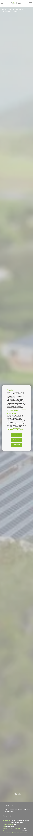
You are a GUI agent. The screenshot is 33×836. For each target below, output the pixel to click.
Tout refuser (16, 439)
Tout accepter (16, 434)
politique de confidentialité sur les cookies (15, 428)
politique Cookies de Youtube (16, 409)
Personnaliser (16, 444)
